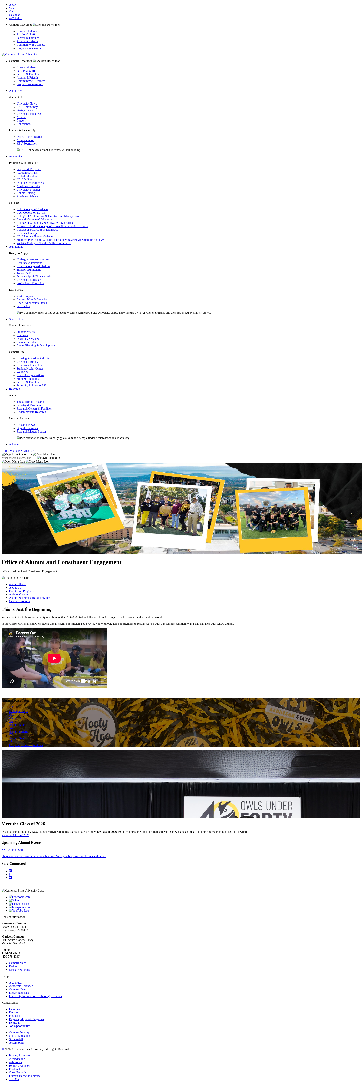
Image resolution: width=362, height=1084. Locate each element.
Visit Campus (25, 296)
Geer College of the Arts (31, 212)
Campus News (18, 989)
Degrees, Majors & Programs (26, 1019)
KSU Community (27, 107)
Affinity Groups (18, 594)
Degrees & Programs (29, 169)
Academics (15, 156)
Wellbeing (23, 371)
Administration (25, 140)
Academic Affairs (27, 172)
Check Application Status (32, 302)
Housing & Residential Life (33, 358)
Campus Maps (17, 963)
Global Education (27, 176)
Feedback (15, 1069)
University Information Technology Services (35, 996)
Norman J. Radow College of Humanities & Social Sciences (52, 226)
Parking (13, 966)
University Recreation (30, 365)
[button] (29, 454)
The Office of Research (30, 401)
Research (14, 388)
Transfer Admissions (29, 269)
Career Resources (19, 601)
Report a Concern (19, 1065)
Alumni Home (17, 584)
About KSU (16, 90)
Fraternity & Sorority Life (32, 385)
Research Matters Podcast (32, 431)
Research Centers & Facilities (34, 408)
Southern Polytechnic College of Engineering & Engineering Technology (60, 239)
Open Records (17, 1072)
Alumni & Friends (27, 41)
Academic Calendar (28, 186)
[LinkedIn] (10, 877)
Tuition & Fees (25, 273)
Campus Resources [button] (21, 24)
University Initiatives (29, 113)
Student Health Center (30, 368)
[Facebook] (10, 874)
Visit (12, 8)
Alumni (21, 117)
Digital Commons (27, 428)
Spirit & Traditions (28, 378)
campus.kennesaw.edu (30, 48)
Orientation (23, 306)
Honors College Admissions (33, 266)
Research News (26, 424)
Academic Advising (28, 196)
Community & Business (31, 44)
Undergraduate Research (31, 411)
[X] (184, 900)
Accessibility (16, 1042)
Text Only (15, 1079)
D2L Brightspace (19, 992)
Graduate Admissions (29, 262)
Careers (21, 120)
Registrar (14, 1022)
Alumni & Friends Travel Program (29, 597)
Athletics (14, 444)
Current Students (27, 31)
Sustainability (17, 1039)
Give (12, 11)
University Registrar (29, 279)
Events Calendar (26, 342)
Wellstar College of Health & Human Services (44, 243)
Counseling (23, 335)
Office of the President (30, 136)
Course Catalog (26, 193)
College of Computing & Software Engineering (45, 222)
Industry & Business (29, 405)
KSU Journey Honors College (35, 236)
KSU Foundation (27, 143)
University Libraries (28, 189)
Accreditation (17, 1058)
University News (27, 103)
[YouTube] (184, 910)
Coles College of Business (32, 209)
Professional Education (30, 283)
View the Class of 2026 (15, 835)
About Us (15, 587)
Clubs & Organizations (30, 375)
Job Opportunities (19, 1026)
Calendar (14, 14)
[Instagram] (10, 870)
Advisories (15, 1062)
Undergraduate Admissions (33, 259)
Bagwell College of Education (35, 219)
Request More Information (32, 299)
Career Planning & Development (36, 345)
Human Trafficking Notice (25, 1075)
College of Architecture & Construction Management (48, 216)
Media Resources (19, 969)
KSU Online (24, 179)
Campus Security (19, 1032)
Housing (14, 1012)
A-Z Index (15, 18)
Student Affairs (26, 331)
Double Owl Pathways (30, 182)
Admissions (16, 246)
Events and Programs (21, 591)
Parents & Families (28, 37)
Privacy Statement (20, 1055)
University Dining (27, 361)
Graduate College (27, 233)
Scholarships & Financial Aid (34, 276)
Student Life (16, 319)
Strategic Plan (25, 110)
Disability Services (28, 338)
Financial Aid (17, 1015)
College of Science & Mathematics (37, 229)
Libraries (14, 1009)
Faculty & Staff (26, 34)
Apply (13, 4)
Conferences (24, 123)
